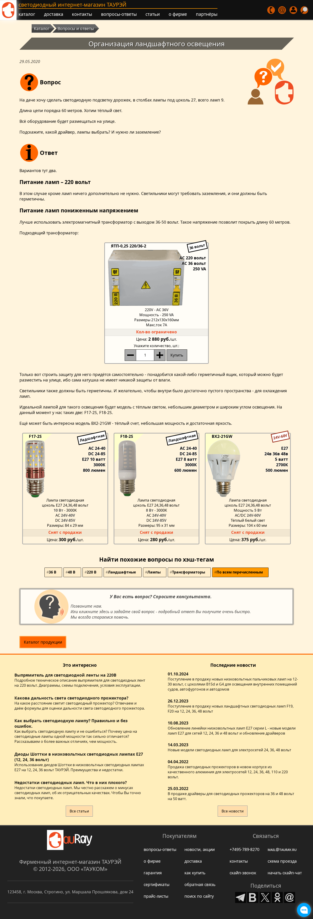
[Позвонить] (271, 10)
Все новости (233, 811)
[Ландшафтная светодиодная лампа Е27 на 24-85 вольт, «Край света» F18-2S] (156, 468)
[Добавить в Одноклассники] (277, 896)
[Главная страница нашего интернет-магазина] (8, 10)
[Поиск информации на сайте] (304, 10)
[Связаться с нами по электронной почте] (282, 10)
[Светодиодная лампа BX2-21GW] (248, 468)
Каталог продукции (43, 642)
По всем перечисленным (240, 572)
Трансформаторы (188, 572)
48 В (71, 572)
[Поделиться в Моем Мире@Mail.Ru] (289, 896)
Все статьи (79, 811)
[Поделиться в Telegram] (240, 896)
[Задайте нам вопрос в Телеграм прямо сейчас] (304, 910)
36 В (52, 572)
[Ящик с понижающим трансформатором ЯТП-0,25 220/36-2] (156, 278)
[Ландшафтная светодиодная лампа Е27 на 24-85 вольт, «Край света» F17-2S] (65, 468)
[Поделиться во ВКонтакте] (252, 896)
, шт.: (156, 345)
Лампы (154, 572)
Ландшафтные (122, 572)
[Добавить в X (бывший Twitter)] (265, 896)
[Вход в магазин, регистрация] (293, 10)
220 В (91, 572)
